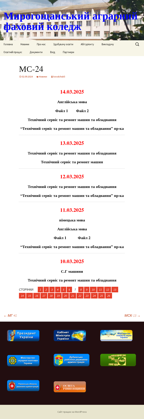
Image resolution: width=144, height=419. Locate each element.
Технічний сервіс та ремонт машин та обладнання (72, 119)
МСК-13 (132, 315)
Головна (8, 44)
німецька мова (72, 220)
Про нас (41, 44)
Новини (24, 44)
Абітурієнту (87, 44)
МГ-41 (10, 315)
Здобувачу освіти (63, 44)
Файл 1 (61, 111)
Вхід (52, 52)
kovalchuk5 (59, 76)
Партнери (68, 52)
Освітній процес (13, 52)
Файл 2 (82, 111)
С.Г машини (72, 271)
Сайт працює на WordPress (72, 411)
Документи (36, 52)
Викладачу (108, 44)
